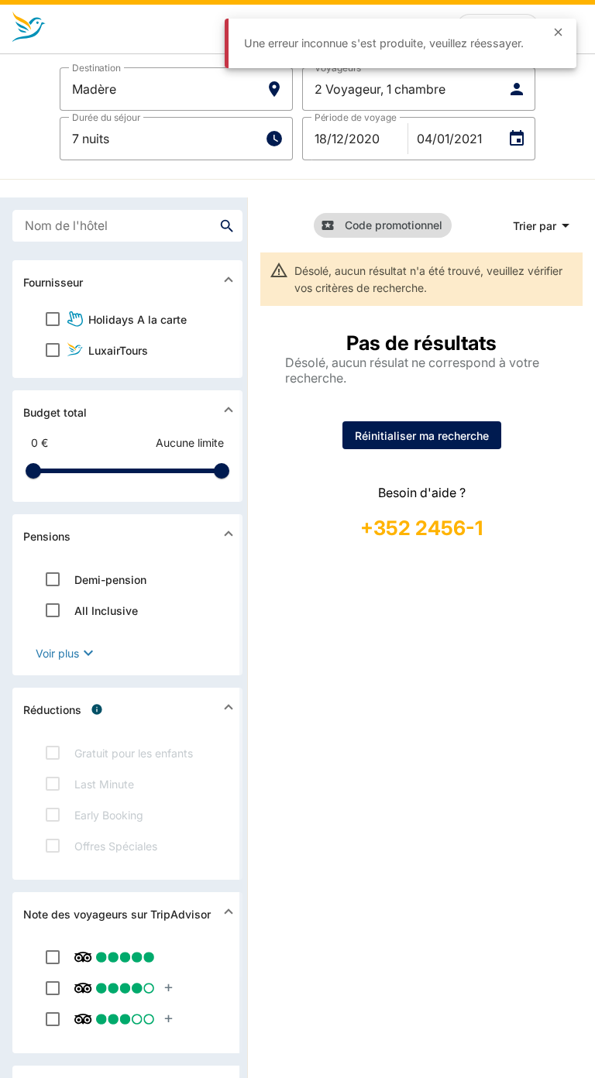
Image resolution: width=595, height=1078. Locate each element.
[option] (127, 319)
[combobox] (127, 226)
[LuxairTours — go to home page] (29, 27)
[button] (176, 89)
